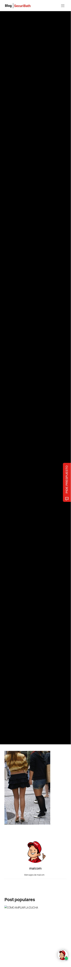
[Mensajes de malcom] (7, 386)
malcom (19, 386)
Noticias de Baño (11, 359)
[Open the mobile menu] (62, 6)
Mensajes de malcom (34, 874)
